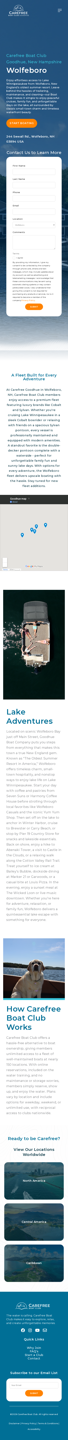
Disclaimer (14, 1423)
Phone (16, 192)
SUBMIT (34, 1393)
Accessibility (34, 1429)
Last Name (19, 179)
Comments (19, 232)
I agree (19, 258)
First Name (19, 165)
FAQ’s (34, 1351)
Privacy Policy (28, 300)
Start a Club (34, 1355)
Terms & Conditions (48, 1423)
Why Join (34, 1348)
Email (16, 205)
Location (18, 219)
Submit (34, 307)
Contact (34, 1358)
